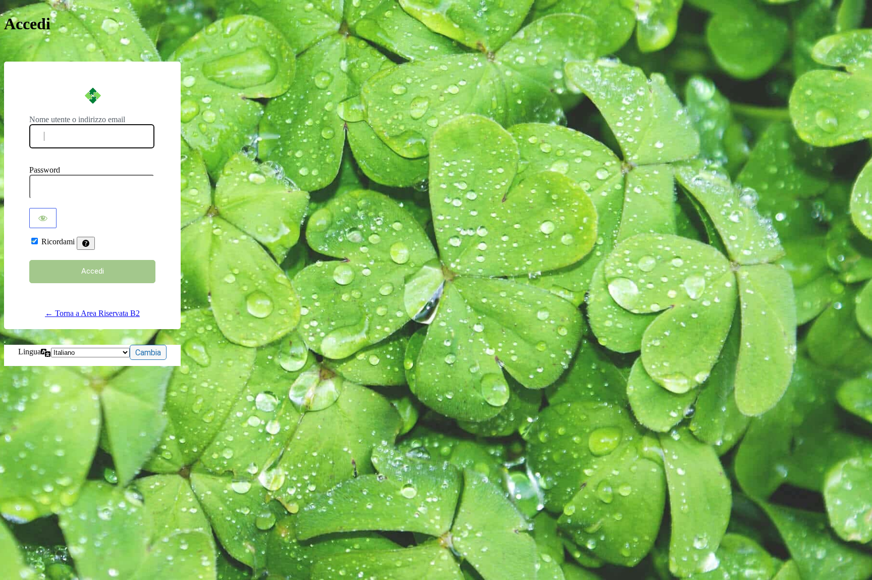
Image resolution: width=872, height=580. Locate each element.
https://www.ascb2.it (92, 95)
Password (44, 170)
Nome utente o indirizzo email (77, 119)
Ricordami (58, 241)
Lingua (29, 351)
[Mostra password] (43, 218)
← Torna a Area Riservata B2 (92, 313)
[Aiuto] (86, 243)
